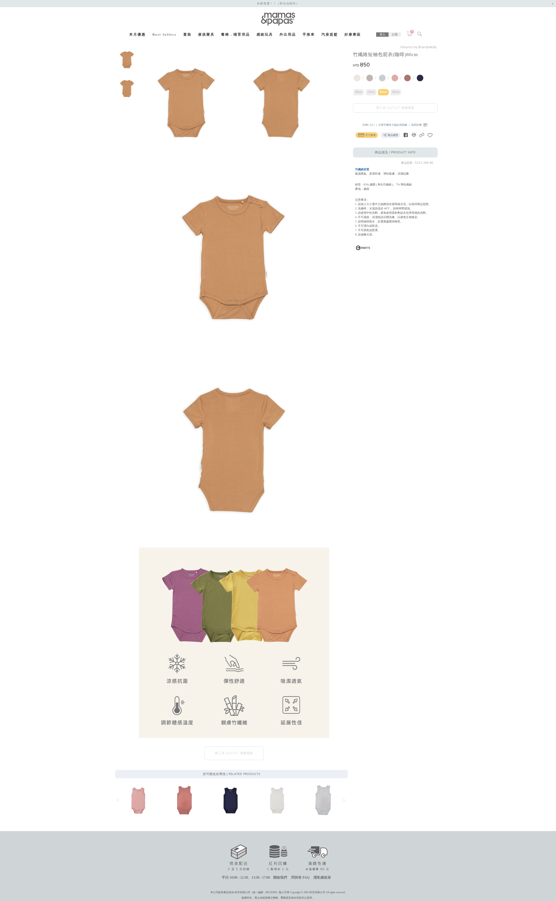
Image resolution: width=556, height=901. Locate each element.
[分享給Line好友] (413, 135)
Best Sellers (164, 34)
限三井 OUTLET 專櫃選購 (395, 108)
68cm (358, 92)
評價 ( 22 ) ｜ (370, 125)
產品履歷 (392, 135)
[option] (127, 59)
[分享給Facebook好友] (405, 135)
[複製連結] (421, 135)
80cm (383, 92)
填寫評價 (416, 125)
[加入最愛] (430, 135)
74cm (371, 92)
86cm (395, 92)
